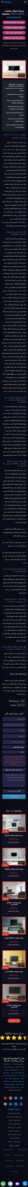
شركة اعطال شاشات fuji (18, 1081)
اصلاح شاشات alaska (8, 149)
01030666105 (14, 17)
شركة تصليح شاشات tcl (18, 1064)
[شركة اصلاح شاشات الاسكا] (14, 823)
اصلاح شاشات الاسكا (9, 1166)
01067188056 (17, 14)
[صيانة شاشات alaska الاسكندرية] (14, 890)
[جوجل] (16, 1104)
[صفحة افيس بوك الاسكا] (21, 1098)
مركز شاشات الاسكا (9, 1160)
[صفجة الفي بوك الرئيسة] (5, 1104)
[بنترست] (5, 1098)
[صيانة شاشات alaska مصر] (14, 959)
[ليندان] (10, 1104)
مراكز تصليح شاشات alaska (8, 1149)
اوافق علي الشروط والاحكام (13, 791)
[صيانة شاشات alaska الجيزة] (14, 926)
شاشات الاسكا (15, 1171)
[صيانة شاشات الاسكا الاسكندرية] (14, 993)
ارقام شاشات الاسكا (20, 1166)
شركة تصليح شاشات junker (12, 1069)
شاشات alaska (8, 1155)
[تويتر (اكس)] (16, 1098)
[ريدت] (10, 1098)
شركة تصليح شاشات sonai (17, 1072)
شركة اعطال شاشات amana (12, 1078)
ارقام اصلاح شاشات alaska (19, 1155)
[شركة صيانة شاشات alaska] (14, 857)
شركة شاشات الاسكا (20, 1160)
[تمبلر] (21, 1104)
